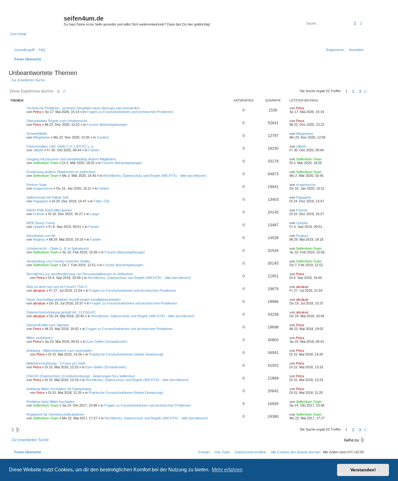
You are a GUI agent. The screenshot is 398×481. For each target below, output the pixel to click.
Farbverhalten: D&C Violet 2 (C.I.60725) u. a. (60, 146)
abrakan (39, 290)
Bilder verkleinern (39, 338)
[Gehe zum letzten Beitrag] (306, 108)
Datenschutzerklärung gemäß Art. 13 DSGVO (60, 312)
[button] (365, 91)
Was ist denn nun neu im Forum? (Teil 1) (56, 287)
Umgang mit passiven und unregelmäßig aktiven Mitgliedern (71, 159)
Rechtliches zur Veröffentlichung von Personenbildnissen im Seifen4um (79, 274)
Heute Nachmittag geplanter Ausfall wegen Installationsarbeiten (73, 299)
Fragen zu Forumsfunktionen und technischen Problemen (129, 112)
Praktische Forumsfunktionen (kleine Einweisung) (126, 354)
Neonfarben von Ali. (41, 236)
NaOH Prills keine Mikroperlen (49, 210)
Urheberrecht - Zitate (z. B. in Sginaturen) (57, 248)
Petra (37, 112)
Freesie (38, 214)
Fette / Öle (101, 201)
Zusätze (103, 137)
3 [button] (360, 91)
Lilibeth (38, 150)
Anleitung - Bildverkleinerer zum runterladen (59, 350)
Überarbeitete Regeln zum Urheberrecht (56, 121)
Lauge (94, 214)
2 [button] (353, 91)
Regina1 (39, 239)
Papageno (40, 201)
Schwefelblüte (36, 133)
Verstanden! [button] (363, 469)
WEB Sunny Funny (40, 223)
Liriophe (39, 227)
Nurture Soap (36, 184)
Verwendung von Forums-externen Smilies (58, 261)
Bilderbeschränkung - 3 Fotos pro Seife (56, 363)
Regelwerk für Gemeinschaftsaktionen (55, 414)
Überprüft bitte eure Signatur (47, 325)
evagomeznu (43, 188)
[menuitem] (40, 50)
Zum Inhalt (18, 34)
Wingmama (41, 137)
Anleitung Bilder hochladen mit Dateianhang (58, 389)
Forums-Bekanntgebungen (107, 124)
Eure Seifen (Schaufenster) (106, 341)
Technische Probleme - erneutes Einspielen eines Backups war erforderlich (83, 108)
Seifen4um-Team (45, 163)
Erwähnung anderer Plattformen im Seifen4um (60, 172)
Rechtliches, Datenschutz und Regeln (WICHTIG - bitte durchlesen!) (154, 175)
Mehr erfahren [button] (227, 469)
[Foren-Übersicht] (37, 20)
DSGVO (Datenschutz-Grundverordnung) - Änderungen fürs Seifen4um (80, 376)
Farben (93, 150)
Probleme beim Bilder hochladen (50, 401)
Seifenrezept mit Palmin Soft (47, 197)
